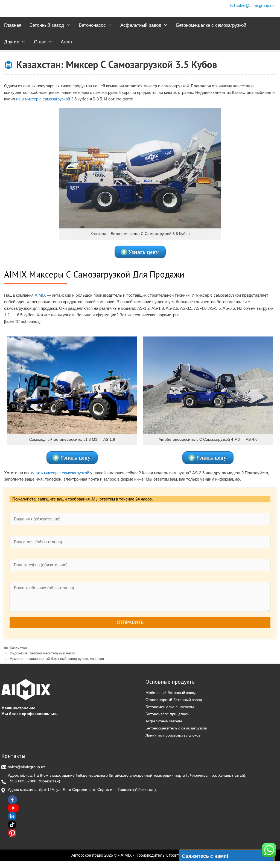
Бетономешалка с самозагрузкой (211, 25)
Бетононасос (92, 25)
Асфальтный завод (140, 25)
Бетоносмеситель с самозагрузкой (176, 728)
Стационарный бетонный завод (173, 700)
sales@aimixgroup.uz (255, 5)
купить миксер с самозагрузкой (59, 472)
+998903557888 (22, 781)
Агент (66, 41)
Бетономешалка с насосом (169, 707)
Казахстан (18, 648)
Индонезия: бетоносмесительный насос (43, 653)
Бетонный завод (47, 25)
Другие (11, 41)
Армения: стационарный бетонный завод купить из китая (57, 659)
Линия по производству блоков (172, 735)
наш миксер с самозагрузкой (43, 99)
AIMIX (40, 295)
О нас (40, 41)
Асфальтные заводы (163, 721)
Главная (12, 25)
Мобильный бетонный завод (170, 692)
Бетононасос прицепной (167, 714)
